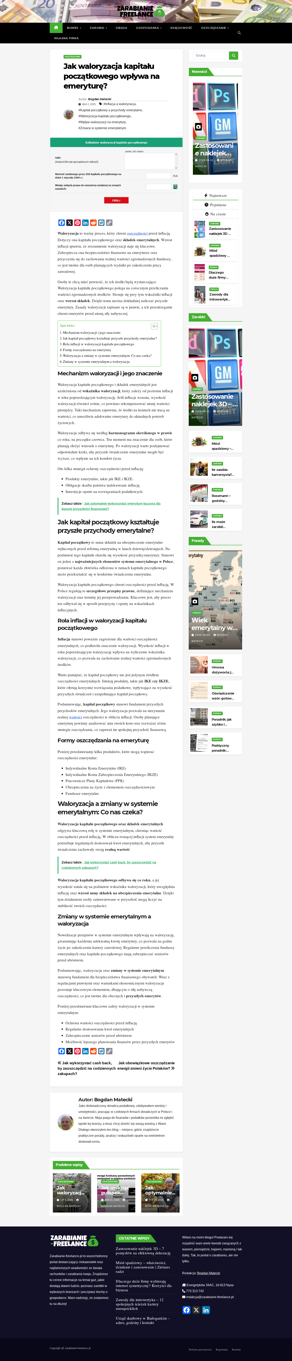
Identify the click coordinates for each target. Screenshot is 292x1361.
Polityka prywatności (200, 1349)
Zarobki (97, 28)
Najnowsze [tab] (217, 195)
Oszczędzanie (214, 28)
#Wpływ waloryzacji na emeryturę (102, 122)
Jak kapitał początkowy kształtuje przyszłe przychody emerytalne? (110, 338)
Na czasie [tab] (217, 213)
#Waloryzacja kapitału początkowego (104, 116)
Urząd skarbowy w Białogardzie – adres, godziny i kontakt (143, 1320)
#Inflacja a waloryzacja (119, 104)
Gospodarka (148, 28)
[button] (239, 33)
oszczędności (137, 233)
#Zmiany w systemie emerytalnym (102, 128)
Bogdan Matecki (99, 99)
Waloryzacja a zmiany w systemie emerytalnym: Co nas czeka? (107, 355)
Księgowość (181, 28)
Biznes (73, 28)
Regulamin (222, 1349)
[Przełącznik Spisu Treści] (152, 326)
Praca (214, 289)
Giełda (121, 28)
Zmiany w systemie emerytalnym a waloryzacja (96, 361)
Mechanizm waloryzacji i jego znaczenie (92, 332)
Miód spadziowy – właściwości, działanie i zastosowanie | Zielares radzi (143, 1267)
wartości (75, 716)
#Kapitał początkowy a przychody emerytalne (110, 110)
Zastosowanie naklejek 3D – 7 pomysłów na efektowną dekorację (143, 1250)
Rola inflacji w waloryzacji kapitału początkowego (98, 344)
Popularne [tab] (217, 204)
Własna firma (66, 38)
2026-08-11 (211, 160)
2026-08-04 (203, 635)
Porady (197, 613)
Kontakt (236, 1349)
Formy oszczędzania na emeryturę (87, 349)
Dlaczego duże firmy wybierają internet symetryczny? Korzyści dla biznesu (144, 1285)
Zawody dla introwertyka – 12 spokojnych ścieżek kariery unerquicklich (139, 1304)
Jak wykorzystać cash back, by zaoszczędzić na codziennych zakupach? (87, 1068)
